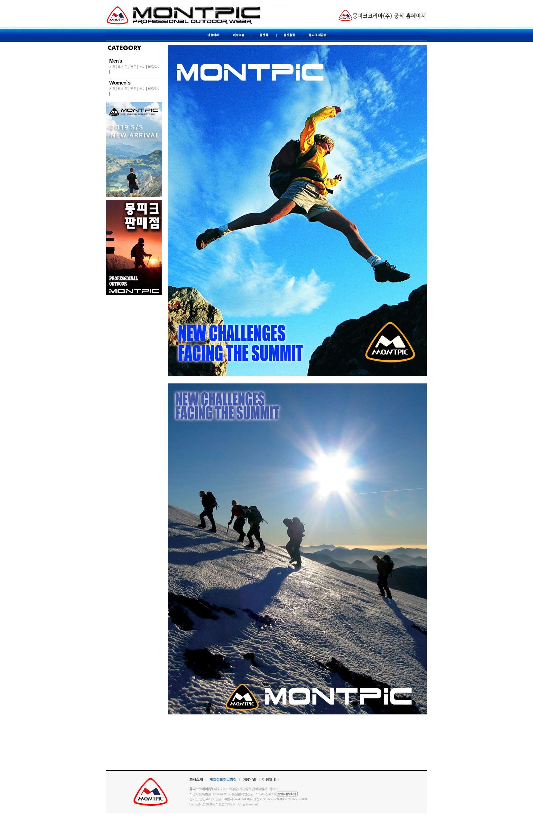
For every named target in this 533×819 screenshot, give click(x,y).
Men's (115, 61)
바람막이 (154, 66)
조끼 (142, 66)
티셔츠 (122, 66)
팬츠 (133, 66)
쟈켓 (112, 66)
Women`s (119, 83)
